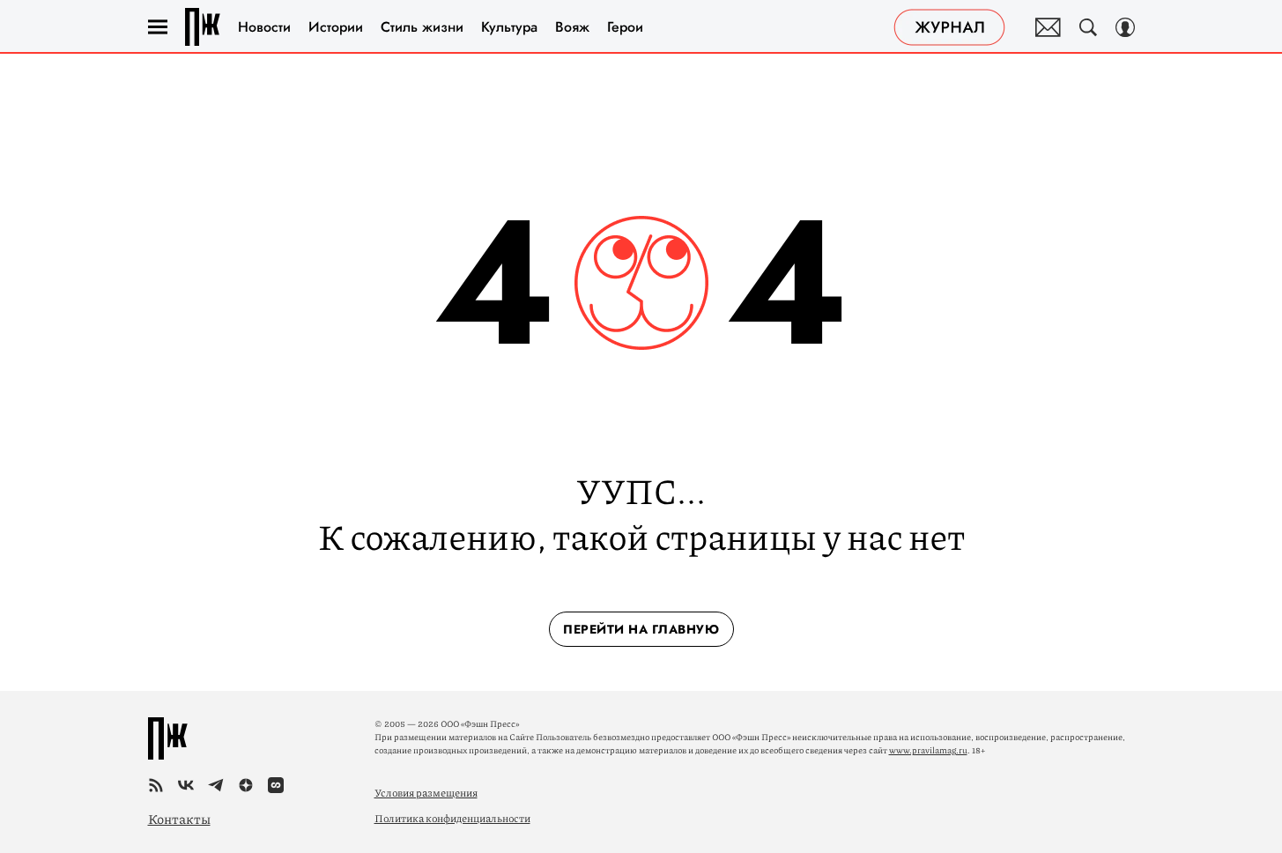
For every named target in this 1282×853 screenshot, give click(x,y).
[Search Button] (1088, 27)
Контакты (179, 819)
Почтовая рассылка (1048, 27)
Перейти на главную (641, 629)
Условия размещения (426, 792)
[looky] (276, 785)
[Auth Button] (1125, 27)
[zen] (246, 785)
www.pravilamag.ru (928, 750)
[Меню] (157, 27)
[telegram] (216, 785)
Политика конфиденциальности (452, 818)
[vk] (186, 785)
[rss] (156, 785)
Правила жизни (202, 27)
